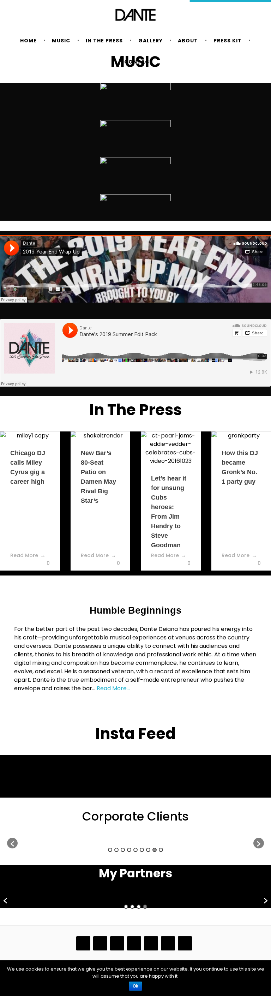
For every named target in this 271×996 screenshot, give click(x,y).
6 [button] (142, 850)
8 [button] (154, 850)
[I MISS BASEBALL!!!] (233, 768)
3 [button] (123, 850)
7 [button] (148, 850)
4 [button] (129, 850)
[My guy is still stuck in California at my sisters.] (38, 779)
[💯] (103, 768)
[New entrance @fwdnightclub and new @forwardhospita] (233, 779)
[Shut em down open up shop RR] (38, 768)
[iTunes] (100, 943)
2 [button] (116, 850)
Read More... (113, 688)
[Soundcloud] (151, 943)
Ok (135, 986)
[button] (12, 843)
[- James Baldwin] (168, 768)
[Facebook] (83, 943)
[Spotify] (168, 943)
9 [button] (161, 850)
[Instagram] (117, 943)
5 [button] (135, 850)
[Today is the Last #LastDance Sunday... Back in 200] (168, 779)
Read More (24, 555)
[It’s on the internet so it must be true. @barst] (103, 779)
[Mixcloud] (134, 943)
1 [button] (110, 850)
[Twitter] (185, 943)
